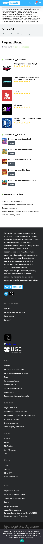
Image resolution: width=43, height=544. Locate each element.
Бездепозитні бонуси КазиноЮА (16, 396)
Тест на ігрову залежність (14, 427)
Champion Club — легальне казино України (27, 120)
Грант (6, 377)
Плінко (7, 439)
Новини (7, 366)
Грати (12, 143)
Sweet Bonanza (10, 450)
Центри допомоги (11, 423)
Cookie (6, 502)
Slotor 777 (8, 473)
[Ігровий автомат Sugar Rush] (4, 143)
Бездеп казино (10, 385)
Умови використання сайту (14, 498)
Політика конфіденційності (14, 494)
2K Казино (18, 105)
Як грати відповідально (11, 215)
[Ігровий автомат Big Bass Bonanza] (4, 184)
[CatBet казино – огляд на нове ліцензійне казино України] (7, 87)
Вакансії (7, 320)
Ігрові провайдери (11, 381)
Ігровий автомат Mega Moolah (20, 149)
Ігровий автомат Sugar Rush (19, 139)
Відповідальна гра (11, 408)
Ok (22, 541)
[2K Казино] (7, 114)
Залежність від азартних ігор (13, 201)
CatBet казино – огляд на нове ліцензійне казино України (26, 79)
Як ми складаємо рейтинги (14, 312)
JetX (6, 454)
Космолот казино (11, 477)
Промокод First (10, 392)
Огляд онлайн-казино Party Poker (27, 64)
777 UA (6, 465)
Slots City (7, 469)
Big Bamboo (8, 446)
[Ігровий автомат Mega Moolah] (4, 153)
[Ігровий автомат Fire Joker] (4, 174)
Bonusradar (23, 516)
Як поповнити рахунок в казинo (16, 373)
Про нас (7, 309)
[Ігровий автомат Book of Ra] (4, 164)
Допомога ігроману (9, 208)
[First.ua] (7, 100)
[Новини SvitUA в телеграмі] (35, 3)
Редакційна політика (12, 491)
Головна (5, 34)
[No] (40, 536)
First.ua (17, 91)
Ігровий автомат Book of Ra (19, 160)
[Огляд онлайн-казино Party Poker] (7, 73)
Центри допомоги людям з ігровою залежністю (20, 211)
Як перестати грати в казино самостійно (17, 205)
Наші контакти (9, 316)
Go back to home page (21, 47)
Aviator (6, 442)
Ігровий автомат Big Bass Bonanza (22, 180)
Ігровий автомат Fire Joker (19, 170)
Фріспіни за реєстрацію (13, 389)
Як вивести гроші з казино (14, 370)
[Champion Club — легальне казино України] (7, 128)
